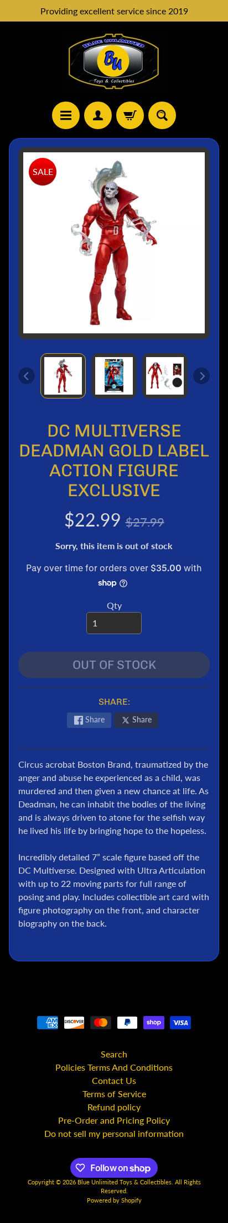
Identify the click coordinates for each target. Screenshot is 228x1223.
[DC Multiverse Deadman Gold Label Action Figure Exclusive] (63, 375)
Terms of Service (114, 1093)
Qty (114, 605)
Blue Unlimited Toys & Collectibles (124, 1181)
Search (114, 1054)
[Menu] (66, 115)
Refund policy (114, 1107)
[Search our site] (162, 115)
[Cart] (130, 115)
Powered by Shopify (114, 1200)
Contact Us (114, 1080)
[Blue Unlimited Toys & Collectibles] (114, 61)
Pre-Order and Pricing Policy (114, 1120)
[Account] (98, 115)
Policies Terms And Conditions (114, 1067)
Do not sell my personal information (114, 1133)
